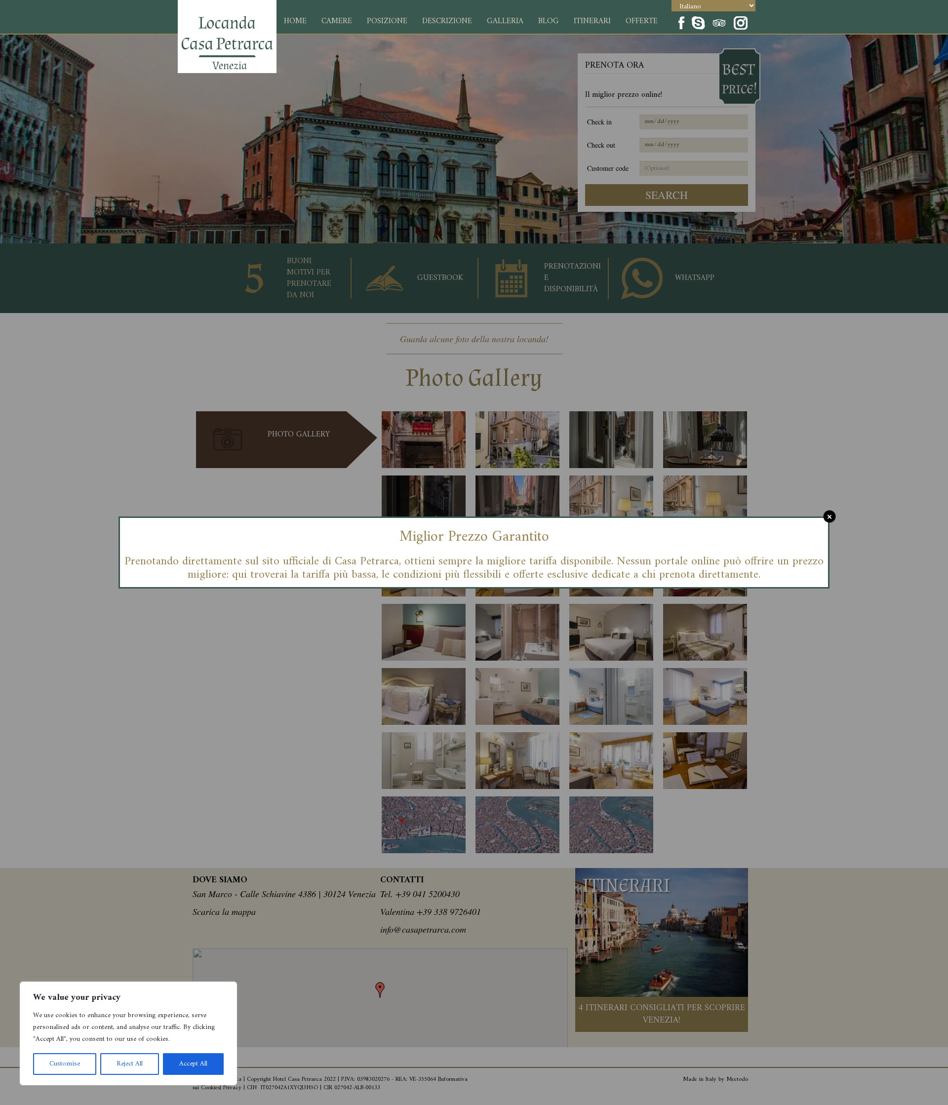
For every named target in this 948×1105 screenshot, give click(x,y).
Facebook (680, 22)
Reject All (130, 1064)
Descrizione (447, 21)
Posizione (387, 21)
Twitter (698, 22)
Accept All (193, 1064)
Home (295, 21)
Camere (336, 21)
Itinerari (592, 21)
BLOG (548, 21)
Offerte (642, 21)
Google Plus (719, 22)
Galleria (505, 21)
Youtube (748, 22)
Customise (64, 1064)
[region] (128, 1033)
